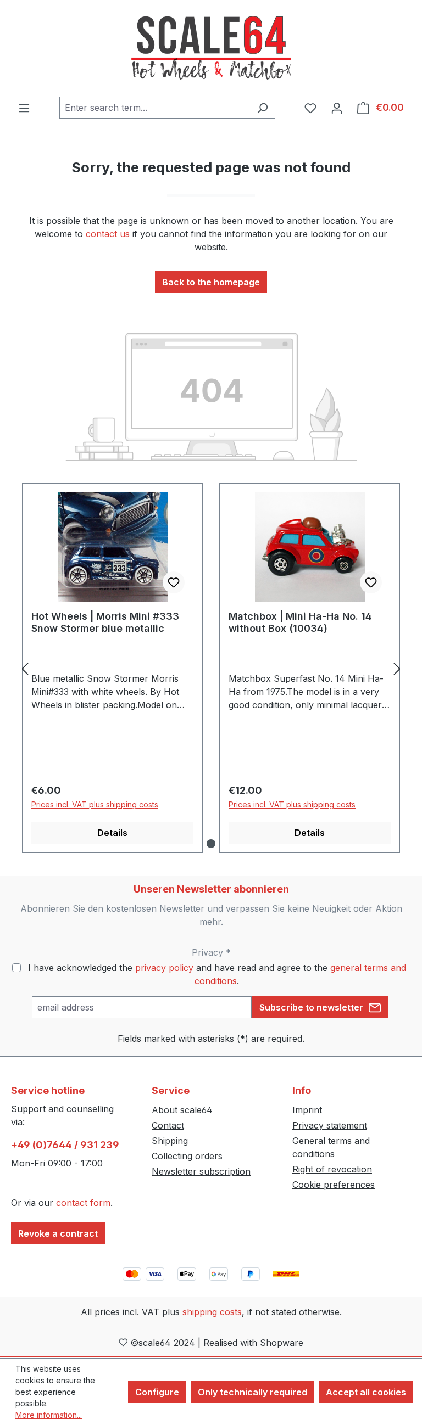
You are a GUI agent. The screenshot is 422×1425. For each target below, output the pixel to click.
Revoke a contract (58, 1233)
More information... (48, 1415)
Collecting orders (187, 1156)
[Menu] (24, 108)
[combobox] (154, 108)
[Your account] (337, 108)
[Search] (262, 108)
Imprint (307, 1109)
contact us (108, 233)
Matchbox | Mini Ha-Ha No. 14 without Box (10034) (300, 622)
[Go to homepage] (211, 48)
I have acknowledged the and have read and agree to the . (217, 974)
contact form (83, 1202)
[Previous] (24, 668)
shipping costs (212, 1311)
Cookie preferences (333, 1184)
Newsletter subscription (201, 1171)
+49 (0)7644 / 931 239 (65, 1145)
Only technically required (252, 1392)
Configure (157, 1392)
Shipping (170, 1140)
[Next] (397, 668)
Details (112, 832)
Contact (168, 1125)
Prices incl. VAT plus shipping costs (94, 804)
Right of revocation (332, 1169)
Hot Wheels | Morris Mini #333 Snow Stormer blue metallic (105, 622)
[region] (211, 668)
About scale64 (182, 1109)
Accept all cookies (366, 1392)
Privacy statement (329, 1125)
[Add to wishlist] (174, 582)
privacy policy (164, 967)
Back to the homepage (211, 282)
